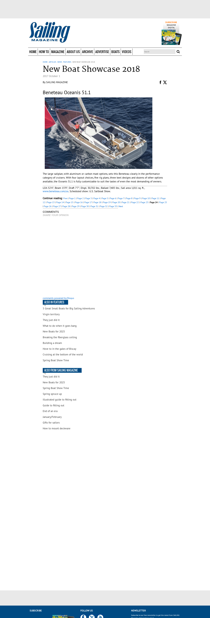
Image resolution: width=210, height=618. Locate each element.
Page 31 (94, 206)
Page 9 (137, 198)
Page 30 (85, 206)
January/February (52, 417)
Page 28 (66, 206)
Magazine (57, 51)
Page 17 (88, 202)
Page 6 (113, 198)
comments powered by (58, 298)
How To (44, 51)
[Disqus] (80, 257)
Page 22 (135, 202)
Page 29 (75, 206)
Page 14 (60, 202)
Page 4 (96, 198)
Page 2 (80, 198)
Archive (87, 51)
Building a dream (52, 343)
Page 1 (72, 198)
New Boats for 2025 (54, 331)
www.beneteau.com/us (55, 191)
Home (33, 51)
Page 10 (146, 198)
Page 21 (125, 202)
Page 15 (69, 202)
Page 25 (163, 202)
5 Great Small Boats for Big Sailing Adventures (69, 308)
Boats (115, 51)
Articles (52, 62)
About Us (73, 51)
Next (121, 206)
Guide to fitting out (53, 405)
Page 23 (144, 202)
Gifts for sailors (51, 422)
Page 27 (57, 206)
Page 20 (116, 202)
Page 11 (155, 198)
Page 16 (79, 202)
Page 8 (129, 198)
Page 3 (88, 198)
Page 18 (97, 202)
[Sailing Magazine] (49, 32)
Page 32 (104, 206)
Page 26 (48, 206)
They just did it (51, 320)
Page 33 (113, 206)
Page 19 (107, 202)
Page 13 (51, 202)
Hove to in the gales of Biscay (59, 348)
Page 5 (105, 198)
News (59, 62)
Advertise (102, 51)
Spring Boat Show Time (56, 360)
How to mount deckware (56, 428)
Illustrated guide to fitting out (59, 399)
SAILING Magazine (57, 82)
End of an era (50, 411)
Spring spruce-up (52, 394)
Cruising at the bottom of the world (63, 354)
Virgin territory (51, 314)
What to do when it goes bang (60, 325)
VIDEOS (126, 51)
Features (67, 62)
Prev (65, 198)
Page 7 (121, 198)
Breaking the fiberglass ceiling (60, 337)
